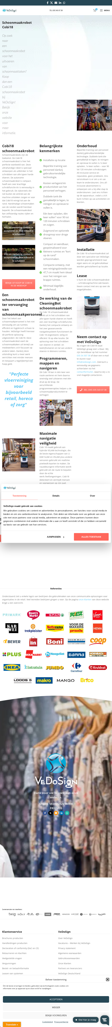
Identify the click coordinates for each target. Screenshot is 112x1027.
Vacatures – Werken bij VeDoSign (74, 943)
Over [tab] (92, 495)
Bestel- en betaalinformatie (15, 968)
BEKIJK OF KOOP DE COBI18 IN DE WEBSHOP (18, 284)
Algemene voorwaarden (69, 953)
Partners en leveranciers (70, 968)
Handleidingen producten (14, 943)
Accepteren (56, 999)
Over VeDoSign (65, 938)
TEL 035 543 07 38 (56, 10)
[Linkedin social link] (60, 3)
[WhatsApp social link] (64, 3)
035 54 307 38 (83, 355)
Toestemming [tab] (19, 495)
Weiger (56, 1007)
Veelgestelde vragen (12, 958)
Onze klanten (64, 963)
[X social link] (51, 3)
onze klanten (85, 599)
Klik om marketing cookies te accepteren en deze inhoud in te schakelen (19, 230)
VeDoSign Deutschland (69, 973)
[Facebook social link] (47, 3)
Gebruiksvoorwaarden (69, 958)
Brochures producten (12, 938)
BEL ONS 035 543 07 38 (95, 389)
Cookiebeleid (47, 1022)
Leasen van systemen (12, 973)
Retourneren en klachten (14, 953)
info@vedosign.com (86, 362)
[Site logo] (9, 10)
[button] (107, 979)
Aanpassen (54, 537)
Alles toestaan (91, 537)
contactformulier (85, 371)
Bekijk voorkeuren (56, 1015)
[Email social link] (56, 3)
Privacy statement (67, 948)
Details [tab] (56, 495)
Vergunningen (9, 963)
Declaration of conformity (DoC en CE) (20, 948)
